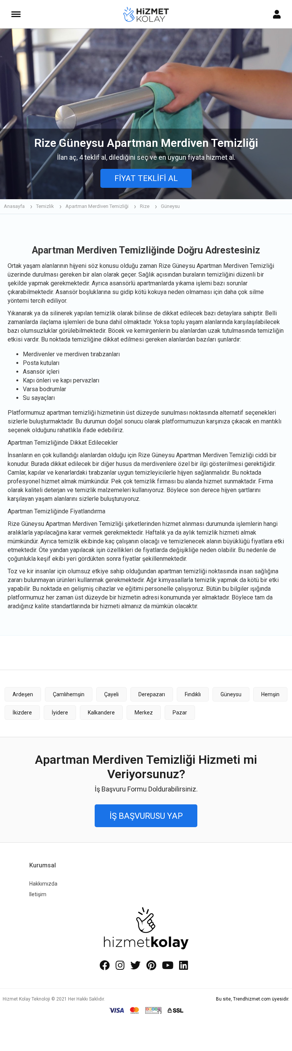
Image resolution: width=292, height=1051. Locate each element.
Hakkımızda (43, 884)
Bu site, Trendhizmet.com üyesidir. (252, 999)
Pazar (180, 713)
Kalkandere (101, 713)
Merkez (144, 713)
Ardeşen (23, 694)
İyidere (60, 713)
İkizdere (22, 713)
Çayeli (111, 694)
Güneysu (231, 694)
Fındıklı (193, 694)
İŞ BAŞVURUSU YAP (146, 816)
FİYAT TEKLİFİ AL (146, 178)
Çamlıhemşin (68, 694)
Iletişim (37, 894)
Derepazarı (151, 694)
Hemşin (270, 694)
